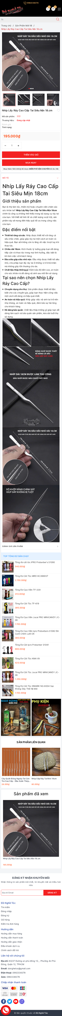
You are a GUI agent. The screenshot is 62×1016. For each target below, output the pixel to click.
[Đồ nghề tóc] (12, 11)
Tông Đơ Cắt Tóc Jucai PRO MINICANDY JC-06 (37, 673)
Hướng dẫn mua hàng (11, 933)
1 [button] (29, 88)
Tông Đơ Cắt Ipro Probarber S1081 (32, 645)
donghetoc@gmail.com (19, 968)
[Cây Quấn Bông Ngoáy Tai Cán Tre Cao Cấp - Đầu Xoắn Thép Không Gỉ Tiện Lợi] (16, 762)
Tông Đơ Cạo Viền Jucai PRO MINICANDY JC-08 (37, 618)
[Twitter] (9, 1001)
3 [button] (31, 88)
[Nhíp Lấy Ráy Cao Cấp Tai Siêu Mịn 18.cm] (31, 828)
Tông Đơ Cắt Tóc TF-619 (27, 603)
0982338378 (32, 3)
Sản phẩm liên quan (31, 742)
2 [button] (30, 88)
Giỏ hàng (5, 919)
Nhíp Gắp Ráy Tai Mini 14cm (44, 778)
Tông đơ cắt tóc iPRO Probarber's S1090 (35, 562)
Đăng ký (52, 892)
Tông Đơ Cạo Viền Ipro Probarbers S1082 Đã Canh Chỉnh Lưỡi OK (37, 632)
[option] (31, 61)
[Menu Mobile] (58, 8)
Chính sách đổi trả (10, 950)
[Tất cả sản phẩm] (16, 717)
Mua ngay (31, 162)
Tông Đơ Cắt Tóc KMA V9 (27, 658)
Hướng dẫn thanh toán (12, 937)
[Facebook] (3, 1001)
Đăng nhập (6, 911)
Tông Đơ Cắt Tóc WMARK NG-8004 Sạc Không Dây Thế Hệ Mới (34, 687)
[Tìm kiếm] (57, 19)
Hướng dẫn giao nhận (11, 942)
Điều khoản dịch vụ (10, 946)
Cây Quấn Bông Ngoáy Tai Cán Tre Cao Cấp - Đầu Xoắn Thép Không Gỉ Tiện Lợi (16, 779)
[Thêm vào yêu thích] (58, 110)
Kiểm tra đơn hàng (10, 924)
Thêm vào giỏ (31, 154)
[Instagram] (21, 1001)
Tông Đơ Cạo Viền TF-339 (28, 589)
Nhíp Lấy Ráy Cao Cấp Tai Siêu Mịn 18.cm (21, 858)
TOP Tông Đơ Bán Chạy (16, 556)
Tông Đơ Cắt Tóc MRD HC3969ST (31, 576)
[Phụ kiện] (46, 717)
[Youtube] (15, 1001)
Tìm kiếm (5, 907)
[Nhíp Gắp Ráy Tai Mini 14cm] (46, 762)
